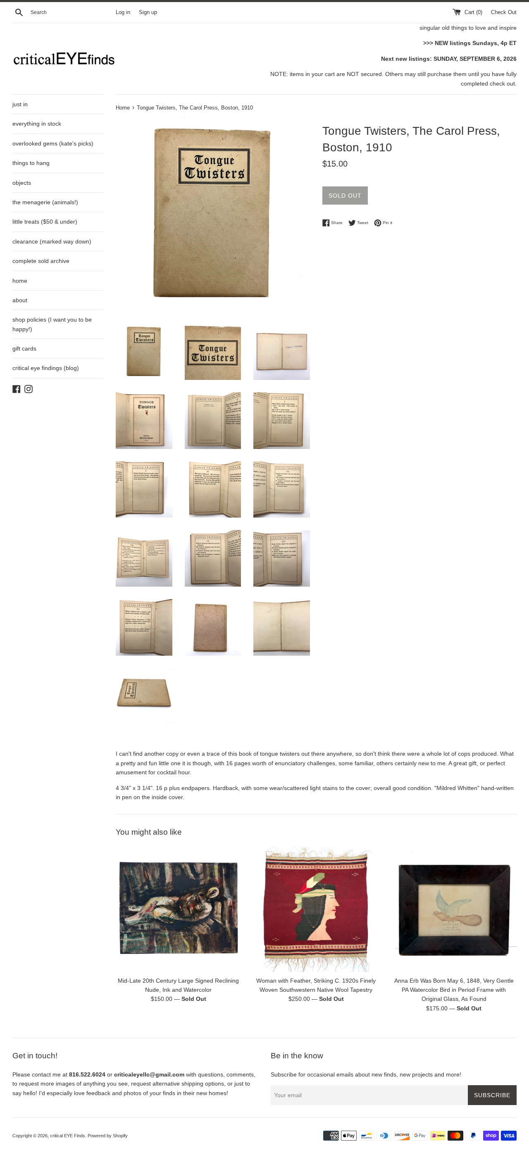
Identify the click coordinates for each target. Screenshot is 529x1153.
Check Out (504, 12)
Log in (123, 12)
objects (21, 182)
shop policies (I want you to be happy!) (52, 324)
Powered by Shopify (108, 1135)
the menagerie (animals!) (45, 202)
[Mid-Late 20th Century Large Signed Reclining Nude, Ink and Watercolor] (178, 909)
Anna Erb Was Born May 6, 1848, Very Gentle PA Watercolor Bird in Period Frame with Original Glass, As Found (454, 990)
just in (20, 104)
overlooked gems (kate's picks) (52, 143)
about (19, 300)
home (19, 280)
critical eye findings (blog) (45, 368)
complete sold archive (40, 261)
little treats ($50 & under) (44, 221)
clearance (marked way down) (51, 241)
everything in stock (36, 123)
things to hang (31, 163)
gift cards (24, 348)
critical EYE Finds (67, 1135)
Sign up (148, 12)
